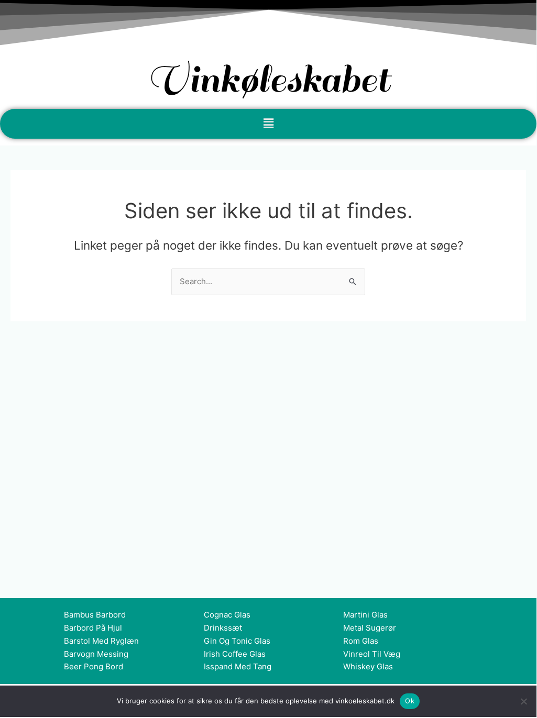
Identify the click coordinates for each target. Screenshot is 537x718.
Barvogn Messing (96, 654)
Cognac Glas (227, 615)
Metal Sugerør (369, 628)
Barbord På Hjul (93, 628)
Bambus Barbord (95, 615)
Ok (409, 701)
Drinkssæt (223, 628)
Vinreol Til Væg (371, 654)
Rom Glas (360, 641)
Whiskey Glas (368, 666)
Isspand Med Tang (237, 666)
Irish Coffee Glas (235, 654)
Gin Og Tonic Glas (237, 641)
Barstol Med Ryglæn (101, 641)
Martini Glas (365, 615)
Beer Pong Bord (93, 666)
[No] (523, 701)
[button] (268, 123)
